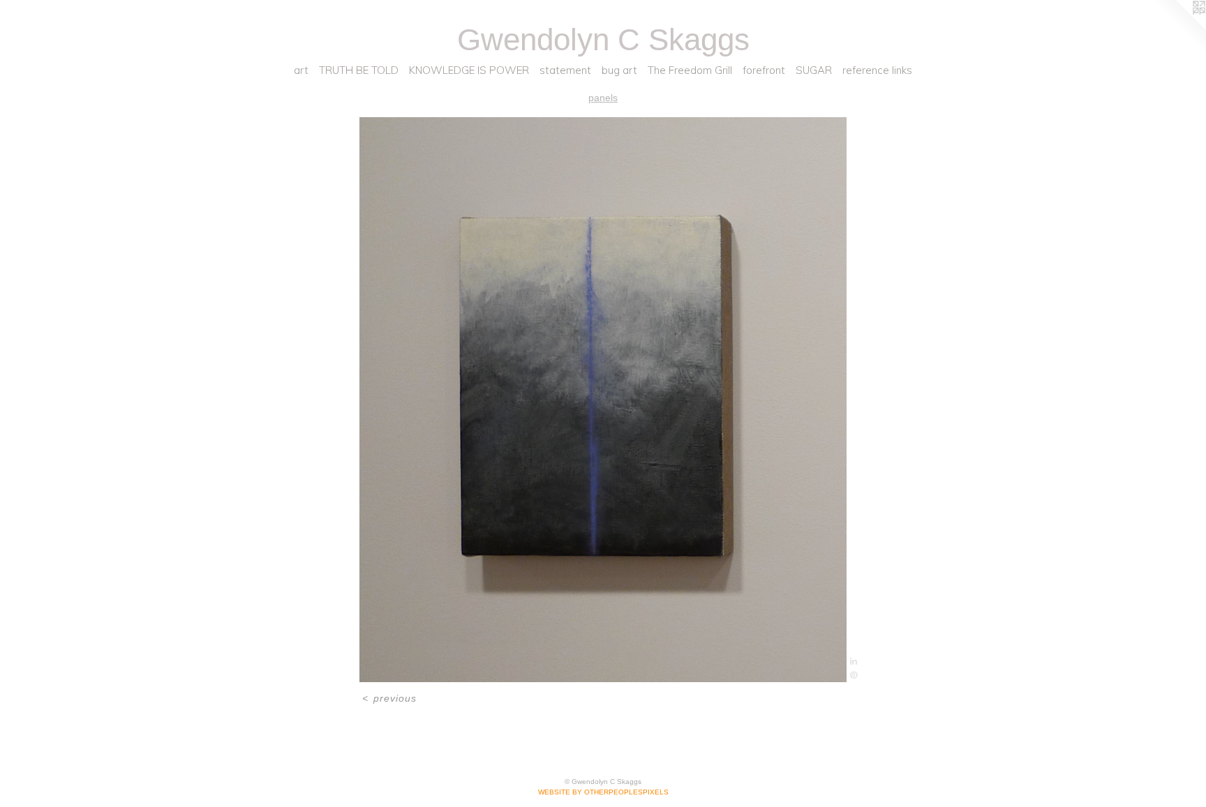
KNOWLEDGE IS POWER (469, 70)
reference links (877, 70)
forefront (764, 70)
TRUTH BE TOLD (359, 70)
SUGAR (814, 70)
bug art (619, 70)
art (301, 70)
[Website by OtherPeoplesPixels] (1178, 28)
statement (565, 70)
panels (603, 97)
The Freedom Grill (690, 70)
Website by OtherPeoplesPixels (603, 792)
